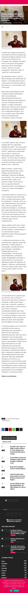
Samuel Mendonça (7, 22)
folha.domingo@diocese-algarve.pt (16, 509)
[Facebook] (3, 429)
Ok (11, 590)
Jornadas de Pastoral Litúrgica (12, 418)
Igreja (3, 11)
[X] (6, 429)
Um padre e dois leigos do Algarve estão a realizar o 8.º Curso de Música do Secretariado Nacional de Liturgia (17, 450)
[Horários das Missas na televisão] (5, 540)
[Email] (17, 429)
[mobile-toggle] (2, 2)
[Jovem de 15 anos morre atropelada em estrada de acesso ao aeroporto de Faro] (5, 548)
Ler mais (16, 590)
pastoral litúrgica (6, 420)
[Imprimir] (21, 429)
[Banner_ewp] (14, 27)
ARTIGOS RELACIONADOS (9, 438)
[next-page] (5, 493)
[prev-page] (3, 493)
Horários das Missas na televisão (17, 539)
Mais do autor (6, 442)
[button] (26, 2)
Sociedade (13, 535)
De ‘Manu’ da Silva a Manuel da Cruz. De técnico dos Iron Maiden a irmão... (18, 531)
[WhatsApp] (13, 429)
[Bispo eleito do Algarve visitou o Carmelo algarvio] (5, 468)
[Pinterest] (10, 429)
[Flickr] (11, 513)
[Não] (26, 586)
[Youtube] (20, 513)
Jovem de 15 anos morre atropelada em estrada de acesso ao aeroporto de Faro (18, 548)
